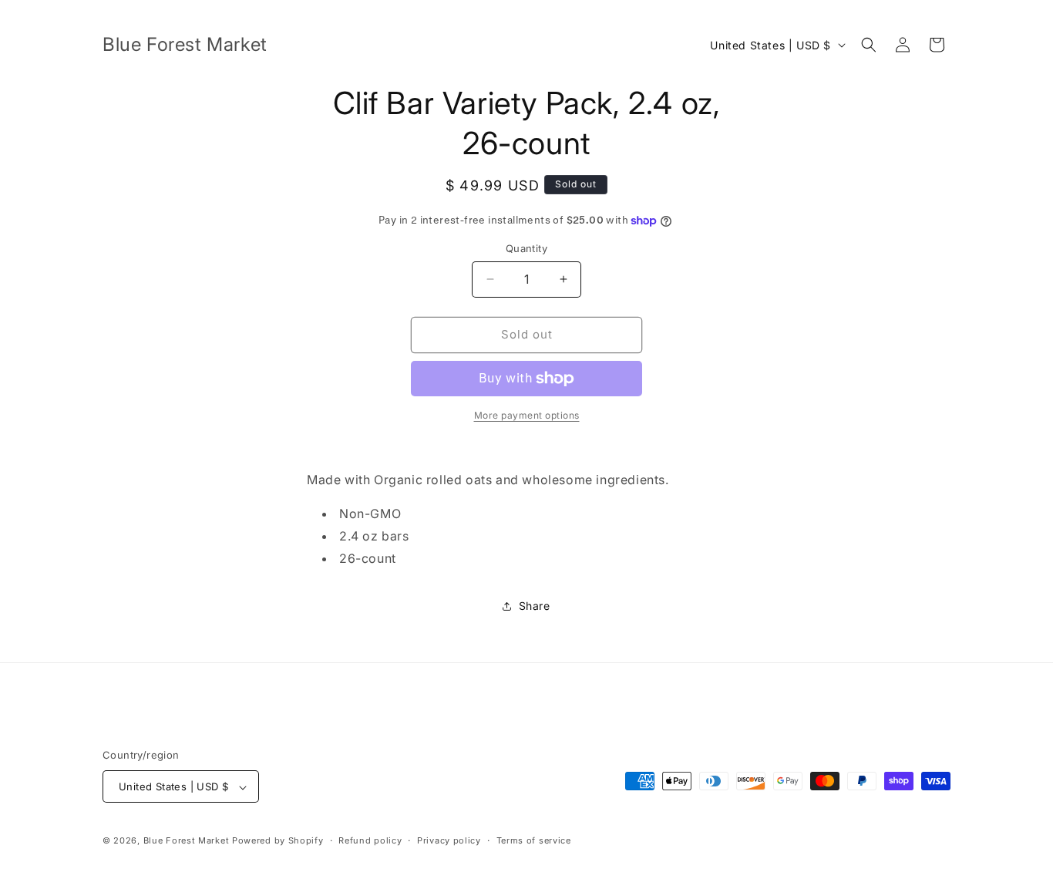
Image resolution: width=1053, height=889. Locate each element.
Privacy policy (449, 840)
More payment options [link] (527, 415)
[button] (869, 45)
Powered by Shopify (278, 841)
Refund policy (370, 840)
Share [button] (534, 605)
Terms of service (533, 840)
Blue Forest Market (186, 841)
